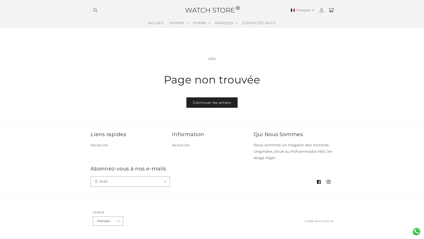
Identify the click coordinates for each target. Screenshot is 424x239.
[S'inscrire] (165, 181)
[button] (95, 10)
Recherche (99, 145)
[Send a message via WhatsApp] (416, 231)
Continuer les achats (212, 102)
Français (103, 221)
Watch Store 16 (324, 221)
